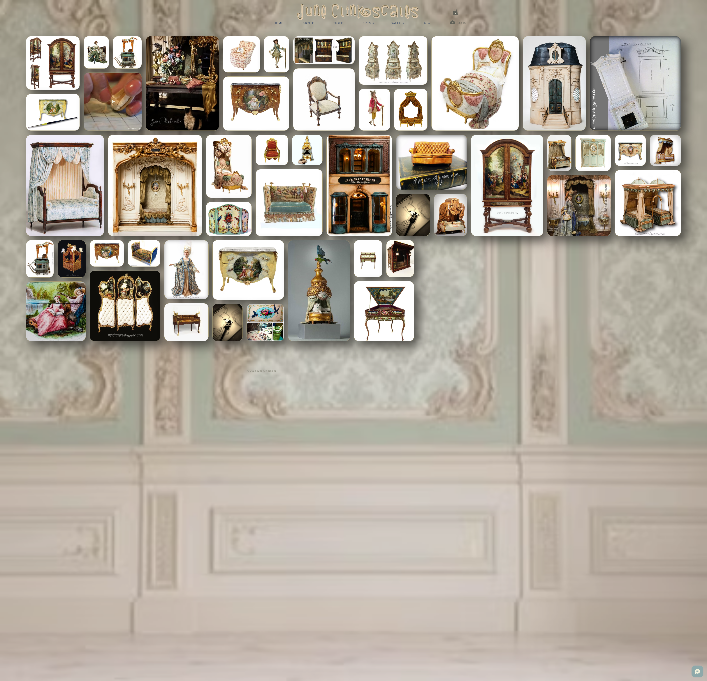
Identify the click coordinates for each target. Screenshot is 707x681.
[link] (455, 12)
